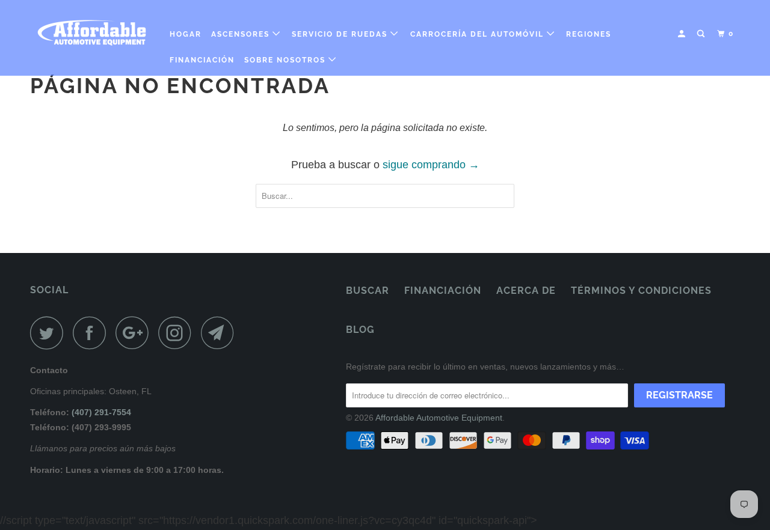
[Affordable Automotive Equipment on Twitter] (50, 332)
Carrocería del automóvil (478, 34)
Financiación (202, 60)
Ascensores (242, 34)
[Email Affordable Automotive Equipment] (221, 332)
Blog (360, 329)
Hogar (186, 34)
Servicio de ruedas (341, 34)
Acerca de (526, 290)
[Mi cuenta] (683, 34)
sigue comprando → (431, 165)
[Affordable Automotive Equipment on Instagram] (178, 332)
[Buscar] (702, 34)
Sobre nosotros (286, 60)
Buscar (367, 290)
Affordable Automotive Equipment (438, 417)
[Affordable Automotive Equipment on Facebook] (92, 332)
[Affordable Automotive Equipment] (91, 32)
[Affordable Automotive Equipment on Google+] (135, 332)
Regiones (588, 34)
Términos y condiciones (641, 290)
